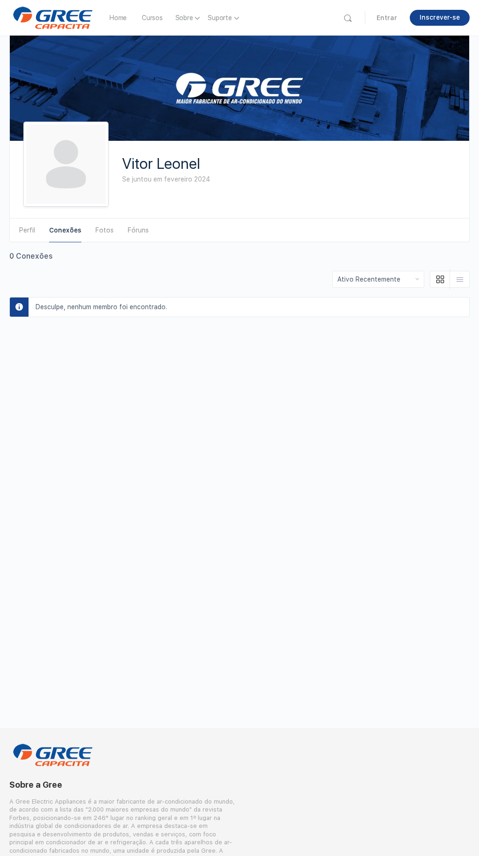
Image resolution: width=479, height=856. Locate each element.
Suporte (220, 18)
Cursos (152, 18)
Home (118, 18)
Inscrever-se (440, 17)
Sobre (184, 18)
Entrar (387, 18)
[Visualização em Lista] (459, 279)
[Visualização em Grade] (440, 279)
